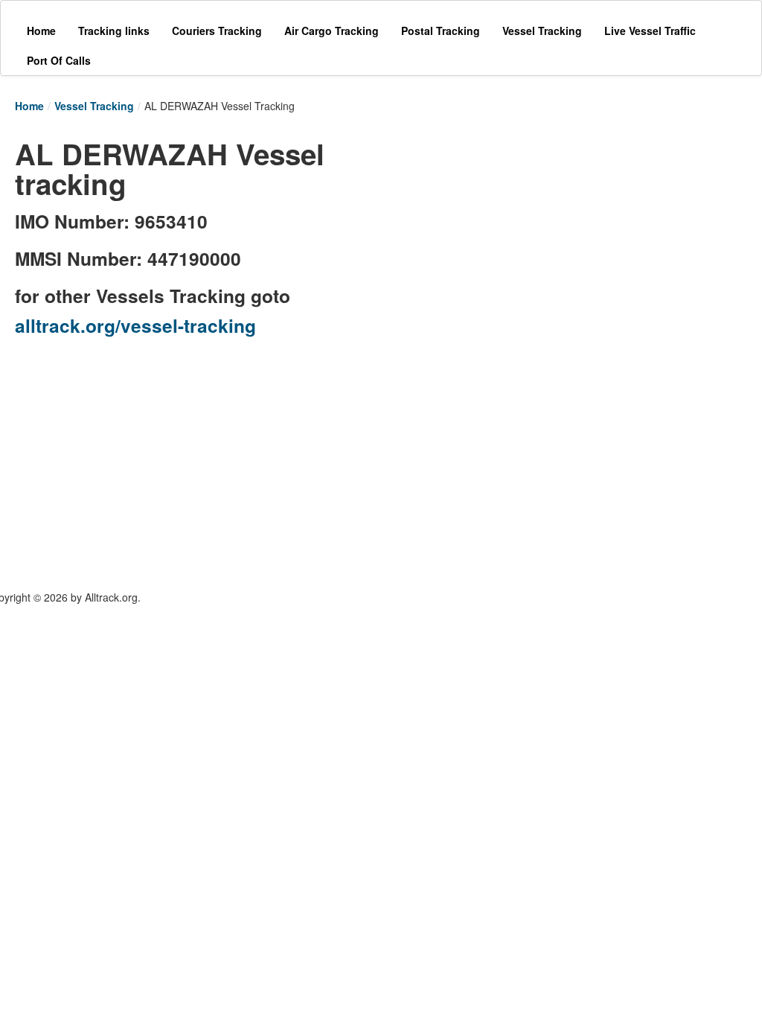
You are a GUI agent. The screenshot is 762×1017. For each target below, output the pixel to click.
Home (29, 105)
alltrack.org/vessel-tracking (135, 325)
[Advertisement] (543, 225)
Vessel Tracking (94, 105)
